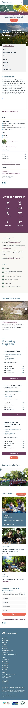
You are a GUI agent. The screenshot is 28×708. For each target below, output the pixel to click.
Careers (4, 644)
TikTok (5, 669)
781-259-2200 (5, 171)
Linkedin (6, 665)
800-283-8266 (5, 683)
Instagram (6, 663)
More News (21, 494)
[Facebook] (2, 183)
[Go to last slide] (2, 309)
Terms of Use (5, 652)
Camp (5, 59)
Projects (5, 62)
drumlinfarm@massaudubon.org (11, 173)
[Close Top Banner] (26, 6)
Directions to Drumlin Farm (9, 111)
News (4, 56)
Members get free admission (9, 161)
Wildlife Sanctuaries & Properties (12, 30)
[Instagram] (5, 183)
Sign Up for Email (6, 640)
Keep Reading (7, 524)
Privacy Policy (5, 648)
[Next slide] (26, 309)
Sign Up (14, 614)
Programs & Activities (9, 52)
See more (14, 458)
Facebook (6, 659)
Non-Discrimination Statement (9, 654)
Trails (5, 49)
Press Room (4, 642)
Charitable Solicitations (7, 650)
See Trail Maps (11, 141)
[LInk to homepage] (6, 2)
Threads (6, 667)
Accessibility (7, 69)
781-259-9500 (5, 681)
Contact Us (4, 646)
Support (5, 66)
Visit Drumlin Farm (8, 46)
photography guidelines (14, 258)
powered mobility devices (14, 242)
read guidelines (8, 146)
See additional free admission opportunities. (11, 164)
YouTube (6, 661)
